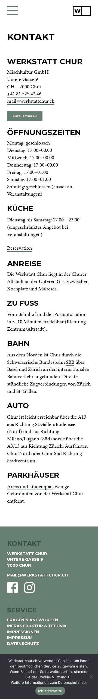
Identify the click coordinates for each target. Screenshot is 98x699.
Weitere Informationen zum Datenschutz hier (49, 682)
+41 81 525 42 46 (24, 93)
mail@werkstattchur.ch (30, 101)
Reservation (19, 248)
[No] (91, 676)
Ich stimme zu (50, 691)
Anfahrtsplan (25, 116)
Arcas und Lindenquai (30, 486)
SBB (70, 362)
